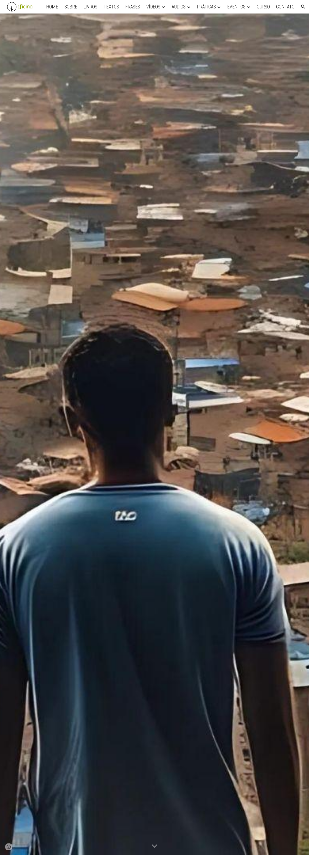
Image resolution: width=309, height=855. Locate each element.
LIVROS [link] (90, 7)
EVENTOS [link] (236, 7)
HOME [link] (52, 7)
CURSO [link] (263, 7)
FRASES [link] (132, 7)
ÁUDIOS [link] (179, 7)
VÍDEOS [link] (153, 7)
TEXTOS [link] (111, 7)
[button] (303, 7)
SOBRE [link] (70, 7)
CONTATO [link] (285, 7)
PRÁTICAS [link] (206, 7)
